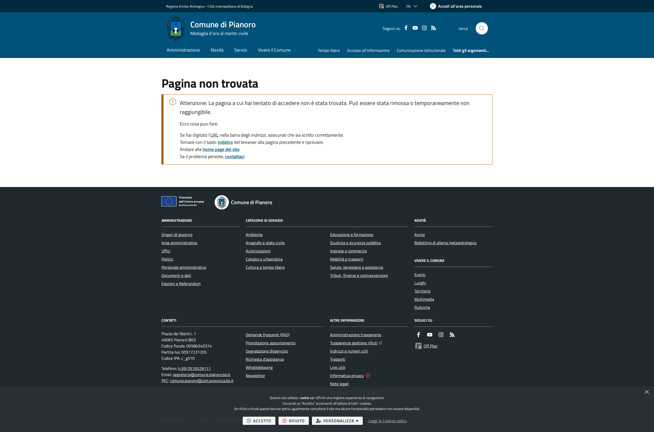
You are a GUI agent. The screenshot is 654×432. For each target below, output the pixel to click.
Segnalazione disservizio (267, 351)
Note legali (339, 384)
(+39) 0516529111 (194, 368)
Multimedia (424, 299)
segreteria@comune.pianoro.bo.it (201, 374)
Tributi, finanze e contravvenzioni (359, 275)
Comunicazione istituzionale (421, 50)
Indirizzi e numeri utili (349, 351)
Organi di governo (176, 234)
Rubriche (422, 307)
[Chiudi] (647, 392)
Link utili (337, 367)
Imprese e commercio (348, 251)
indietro (225, 142)
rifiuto (299, 420)
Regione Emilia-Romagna (185, 6)
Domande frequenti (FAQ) (267, 335)
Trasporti (337, 359)
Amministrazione (183, 49)
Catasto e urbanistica (264, 259)
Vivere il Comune (274, 49)
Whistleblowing (259, 367)
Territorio (422, 291)
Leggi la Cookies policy (387, 421)
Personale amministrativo (183, 267)
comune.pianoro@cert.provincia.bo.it (201, 381)
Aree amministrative (179, 243)
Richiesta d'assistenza (265, 359)
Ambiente (254, 234)
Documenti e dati (176, 275)
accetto (264, 420)
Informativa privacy (347, 375)
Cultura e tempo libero (265, 267)
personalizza (343, 420)
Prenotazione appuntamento (270, 343)
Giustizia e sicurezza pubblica (355, 243)
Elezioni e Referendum (181, 284)
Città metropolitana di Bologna (230, 6)
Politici (167, 259)
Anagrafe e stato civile (265, 243)
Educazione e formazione (351, 234)
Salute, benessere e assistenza (356, 267)
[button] (482, 28)
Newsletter (255, 375)
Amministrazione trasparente (355, 335)
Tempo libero (329, 50)
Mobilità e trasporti (346, 259)
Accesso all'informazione (368, 50)
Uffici (165, 251)
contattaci (234, 156)
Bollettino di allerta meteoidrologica (445, 243)
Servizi (240, 49)
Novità (217, 49)
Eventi (420, 275)
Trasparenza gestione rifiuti (356, 343)
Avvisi (419, 234)
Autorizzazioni (258, 251)
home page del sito (221, 149)
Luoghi (420, 283)
